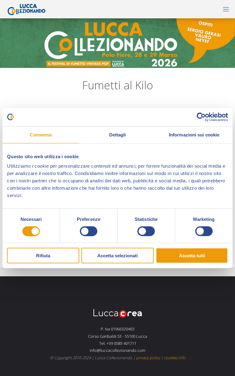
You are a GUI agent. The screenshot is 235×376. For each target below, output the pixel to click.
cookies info (174, 357)
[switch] (88, 231)
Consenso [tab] (41, 134)
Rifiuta (43, 255)
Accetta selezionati (117, 255)
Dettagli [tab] (117, 134)
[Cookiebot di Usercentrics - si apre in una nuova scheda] (201, 116)
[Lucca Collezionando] (25, 9)
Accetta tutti (192, 255)
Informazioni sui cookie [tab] (194, 134)
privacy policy (148, 357)
